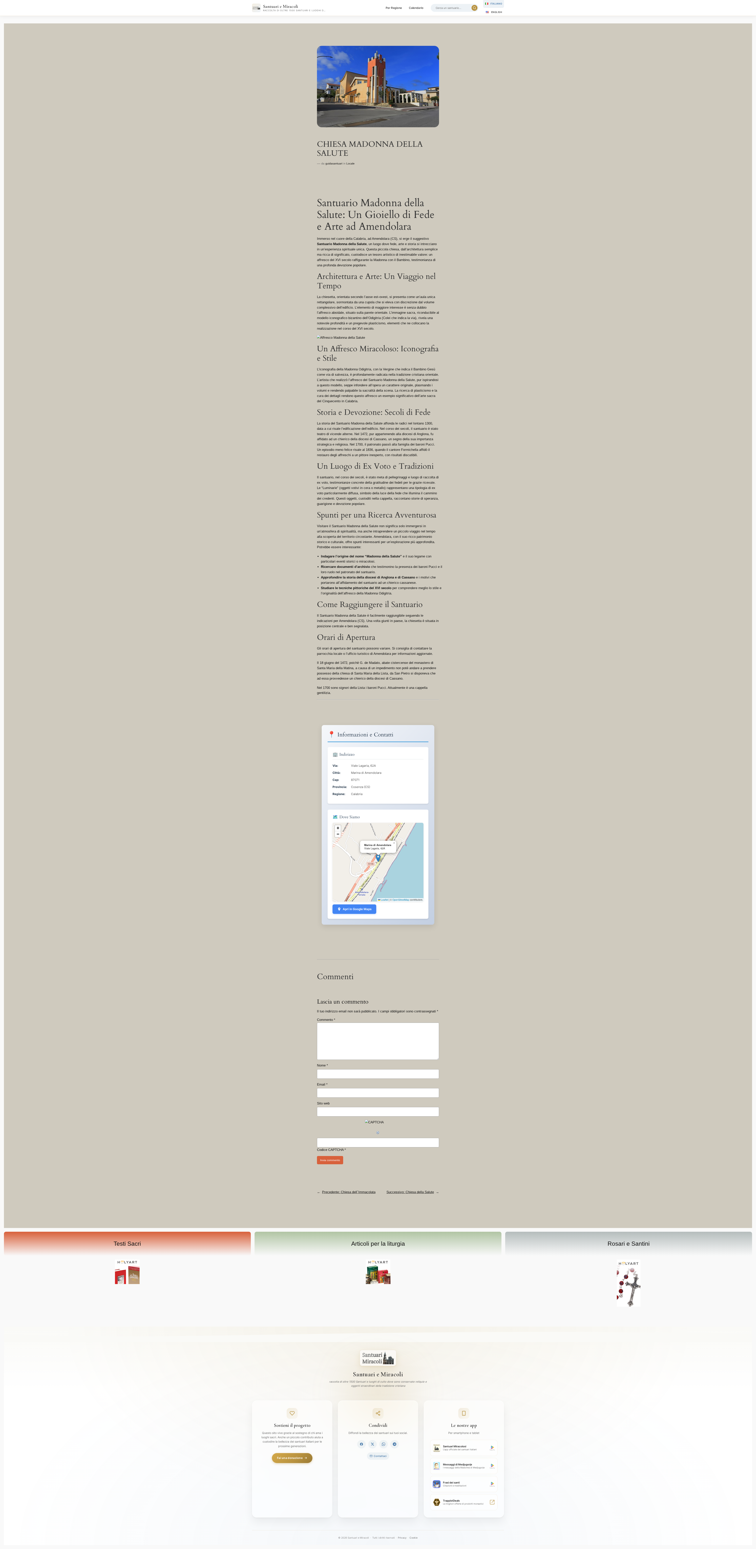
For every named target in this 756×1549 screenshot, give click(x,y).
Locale (350, 163)
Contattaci (380, 1456)
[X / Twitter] (372, 1444)
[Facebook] (361, 1444)
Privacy (402, 1537)
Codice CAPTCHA (330, 1150)
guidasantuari (333, 163)
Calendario (416, 7)
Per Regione (394, 7)
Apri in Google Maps (357, 909)
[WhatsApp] (383, 1444)
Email (322, 1084)
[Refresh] (378, 1133)
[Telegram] (394, 1444)
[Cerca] (474, 8)
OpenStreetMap (400, 899)
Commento (326, 1020)
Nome (322, 1065)
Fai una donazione (290, 1458)
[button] (378, 858)
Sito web (323, 1103)
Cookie (414, 1537)
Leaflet (384, 899)
